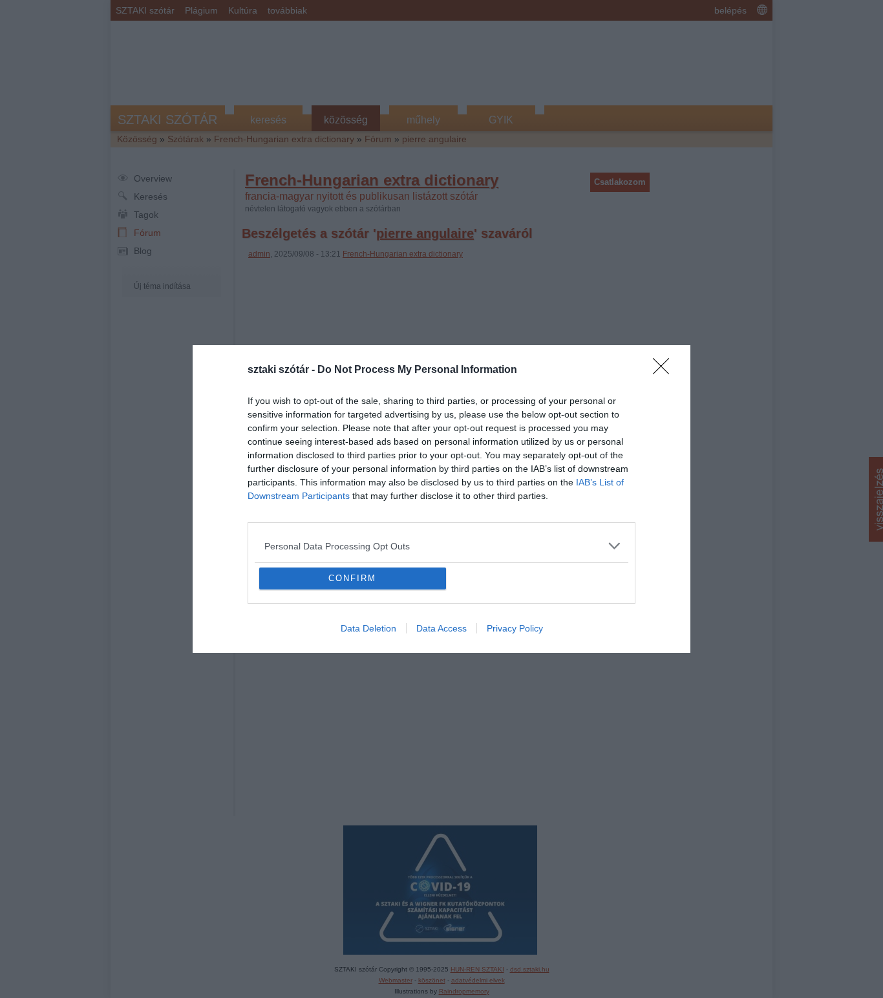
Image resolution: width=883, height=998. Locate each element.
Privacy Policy (515, 722)
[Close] (665, 276)
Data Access (441, 722)
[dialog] (441, 499)
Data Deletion (368, 722)
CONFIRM (352, 672)
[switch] (602, 480)
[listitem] (441, 452)
